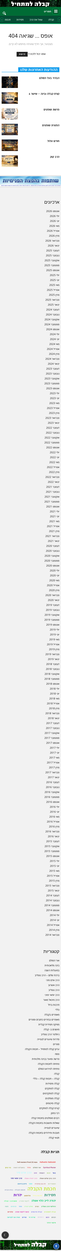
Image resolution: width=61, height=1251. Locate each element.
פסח (57, 1054)
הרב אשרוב (53, 985)
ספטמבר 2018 (51, 678)
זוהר (30, 1184)
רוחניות (41, 1217)
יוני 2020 (54, 575)
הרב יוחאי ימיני (52, 994)
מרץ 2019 (54, 649)
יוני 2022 (54, 457)
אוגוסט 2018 (52, 683)
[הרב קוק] (10, 161)
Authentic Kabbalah (48, 1162)
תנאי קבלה (54, 1137)
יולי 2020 (54, 570)
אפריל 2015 (53, 875)
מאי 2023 (54, 403)
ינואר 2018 (53, 718)
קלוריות (10, 1212)
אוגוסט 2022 (52, 447)
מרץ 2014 (54, 929)
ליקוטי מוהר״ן (24, 1201)
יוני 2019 (54, 634)
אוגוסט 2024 (52, 329)
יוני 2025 (54, 280)
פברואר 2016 (52, 831)
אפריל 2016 (53, 821)
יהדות (18, 1195)
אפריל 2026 (53, 230)
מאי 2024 (54, 344)
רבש (47, 1217)
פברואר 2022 (52, 477)
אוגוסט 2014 (52, 910)
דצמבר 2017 (52, 723)
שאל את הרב (35, 19)
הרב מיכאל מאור (51, 999)
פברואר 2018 (52, 713)
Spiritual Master (49, 1167)
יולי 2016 (54, 806)
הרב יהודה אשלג (30, 1178)
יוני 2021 (54, 516)
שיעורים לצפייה (51, 1127)
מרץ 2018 (54, 708)
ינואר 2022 (53, 481)
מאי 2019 (54, 639)
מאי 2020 (54, 580)
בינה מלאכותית (52, 965)
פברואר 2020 (52, 595)
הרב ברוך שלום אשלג (48, 1178)
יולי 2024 (54, 334)
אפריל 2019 (53, 644)
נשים (37, 1206)
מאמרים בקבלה (51, 1014)
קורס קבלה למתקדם (49, 1108)
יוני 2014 (54, 920)
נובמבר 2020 (52, 550)
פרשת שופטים (51, 109)
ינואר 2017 (53, 777)
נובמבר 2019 (52, 609)
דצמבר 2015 (52, 841)
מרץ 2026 (54, 235)
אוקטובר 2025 (52, 260)
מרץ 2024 (54, 353)
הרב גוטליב (53, 990)
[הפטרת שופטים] (10, 129)
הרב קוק (54, 157)
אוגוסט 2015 (52, 856)
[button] (4, 11)
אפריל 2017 (53, 762)
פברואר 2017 (52, 772)
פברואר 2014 (52, 934)
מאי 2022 (54, 462)
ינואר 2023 (53, 422)
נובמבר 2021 (52, 491)
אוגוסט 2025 (52, 270)
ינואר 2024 (53, 363)
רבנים (54, 1217)
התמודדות (52, 1184)
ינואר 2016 (53, 836)
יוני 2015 (54, 865)
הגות (48, 1173)
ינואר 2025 (53, 304)
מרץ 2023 (54, 413)
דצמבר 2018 (52, 664)
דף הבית (22, 54)
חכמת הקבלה (41, 1189)
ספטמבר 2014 (51, 905)
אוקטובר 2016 (52, 792)
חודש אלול (53, 141)
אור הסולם (54, 960)
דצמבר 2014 (52, 895)
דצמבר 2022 (52, 427)
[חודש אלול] (10, 145)
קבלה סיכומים (52, 1103)
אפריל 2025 (53, 289)
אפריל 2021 (53, 526)
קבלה (51, 19)
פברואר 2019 (52, 654)
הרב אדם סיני (52, 980)
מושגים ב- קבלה (51, 1029)
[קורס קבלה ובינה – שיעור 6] (10, 98)
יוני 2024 (54, 339)
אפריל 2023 (53, 408)
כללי (57, 1009)
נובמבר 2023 (52, 373)
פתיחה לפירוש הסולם (48, 1068)
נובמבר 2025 (52, 255)
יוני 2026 (54, 221)
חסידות (20, 19)
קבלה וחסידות (52, 1083)
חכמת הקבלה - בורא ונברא (15, 1190)
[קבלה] (30, 3)
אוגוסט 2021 (52, 506)
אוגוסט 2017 (52, 742)
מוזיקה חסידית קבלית (48, 1024)
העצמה (42, 1173)
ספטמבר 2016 (51, 797)
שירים (24, 1217)
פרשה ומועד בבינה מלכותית (45, 1058)
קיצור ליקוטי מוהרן (22, 1212)
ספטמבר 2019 (51, 619)
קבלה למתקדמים (51, 1093)
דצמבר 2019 (52, 605)
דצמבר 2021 (52, 486)
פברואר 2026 (52, 240)
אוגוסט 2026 (52, 211)
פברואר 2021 (52, 536)
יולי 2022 (54, 452)
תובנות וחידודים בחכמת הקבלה (44, 1132)
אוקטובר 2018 (52, 673)
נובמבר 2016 (52, 787)
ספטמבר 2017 (51, 737)
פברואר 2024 (52, 358)
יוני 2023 (54, 398)
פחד (20, 1206)
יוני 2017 (54, 752)
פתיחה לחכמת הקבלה (48, 1063)
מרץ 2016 (54, 826)
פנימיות (13, 1206)
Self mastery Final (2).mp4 (27, 1162)
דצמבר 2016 (52, 782)
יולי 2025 (54, 275)
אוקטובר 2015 (52, 846)
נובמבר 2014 (52, 900)
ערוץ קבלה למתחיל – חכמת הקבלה (42, 1049)
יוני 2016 (54, 811)
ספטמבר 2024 (51, 324)
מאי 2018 (54, 698)
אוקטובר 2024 (52, 319)
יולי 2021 (54, 511)
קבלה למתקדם (52, 1088)
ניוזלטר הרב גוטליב (50, 1034)
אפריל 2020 (53, 585)
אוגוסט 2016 (52, 801)
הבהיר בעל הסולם (49, 78)
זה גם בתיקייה (40, 1184)
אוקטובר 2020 (52, 555)
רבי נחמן (55, 1113)
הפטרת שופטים (50, 125)
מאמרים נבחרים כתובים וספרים (44, 1019)
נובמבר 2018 (52, 669)
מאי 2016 (54, 816)
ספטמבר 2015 (51, 851)
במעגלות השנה (51, 970)
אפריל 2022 (53, 467)
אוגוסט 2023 (52, 388)
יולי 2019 (54, 629)
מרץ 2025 (54, 294)
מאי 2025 (54, 285)
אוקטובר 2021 (52, 496)
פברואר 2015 (52, 885)
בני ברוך (8, 1167)
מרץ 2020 (54, 590)
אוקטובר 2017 (52, 733)
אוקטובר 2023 (52, 378)
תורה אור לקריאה (13, 1217)
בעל (54, 1173)
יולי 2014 (54, 915)
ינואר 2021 (53, 541)
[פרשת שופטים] (10, 113)
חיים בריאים (22, 1184)
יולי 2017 (54, 747)
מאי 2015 (54, 870)
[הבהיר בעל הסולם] (10, 82)
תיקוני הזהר (51, 1223)
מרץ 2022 (54, 472)
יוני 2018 (54, 693)
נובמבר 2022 (52, 432)
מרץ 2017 (54, 767)
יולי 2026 (54, 216)
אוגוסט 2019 (52, 624)
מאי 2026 (54, 225)
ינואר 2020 (53, 600)
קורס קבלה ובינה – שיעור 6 (44, 94)
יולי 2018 (54, 688)
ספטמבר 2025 (51, 265)
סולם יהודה (28, 1206)
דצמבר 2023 (52, 368)
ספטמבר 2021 (51, 501)
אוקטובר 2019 (52, 614)
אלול (29, 1167)
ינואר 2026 (53, 245)
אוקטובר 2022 (52, 437)
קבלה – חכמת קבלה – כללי (46, 1078)
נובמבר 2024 (52, 314)
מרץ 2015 (54, 880)
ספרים (56, 1044)
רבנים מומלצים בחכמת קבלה (45, 1118)
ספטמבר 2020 (51, 560)
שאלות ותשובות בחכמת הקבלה (44, 1122)
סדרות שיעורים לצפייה (48, 1039)
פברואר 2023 (52, 417)
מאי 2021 (54, 521)
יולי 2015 (54, 861)
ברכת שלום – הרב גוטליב (47, 975)
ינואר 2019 (53, 659)
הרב (35, 1173)
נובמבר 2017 (52, 728)
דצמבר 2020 (52, 545)
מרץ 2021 (54, 531)
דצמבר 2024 (52, 309)
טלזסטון (27, 1196)
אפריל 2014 (53, 925)
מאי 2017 (54, 757)
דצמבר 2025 (52, 250)
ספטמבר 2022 (51, 442)
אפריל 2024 (53, 349)
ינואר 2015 (53, 890)
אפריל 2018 (53, 703)
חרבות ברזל (53, 1004)
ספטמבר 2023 (51, 383)
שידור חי (32, 1217)
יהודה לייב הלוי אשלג (43, 1200)
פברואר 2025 (52, 299)
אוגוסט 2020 (52, 565)
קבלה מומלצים (52, 1098)
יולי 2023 (54, 393)
